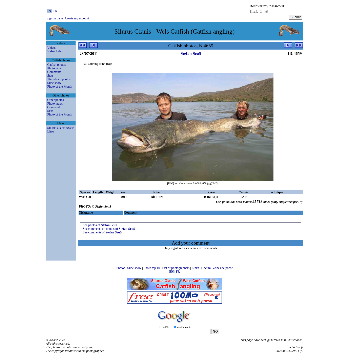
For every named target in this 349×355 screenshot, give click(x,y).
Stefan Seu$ (191, 53)
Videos (51, 47)
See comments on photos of (109, 228)
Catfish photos (56, 64)
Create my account (77, 18)
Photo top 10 (152, 268)
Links (51, 131)
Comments (54, 72)
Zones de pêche (223, 268)
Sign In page (55, 18)
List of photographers (176, 268)
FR (55, 11)
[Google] (174, 323)
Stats (50, 75)
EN (49, 11)
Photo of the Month (59, 86)
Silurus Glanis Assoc (60, 127)
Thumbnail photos (58, 79)
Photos (121, 268)
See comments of (102, 232)
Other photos (55, 100)
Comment (53, 107)
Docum (206, 268)
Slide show (54, 83)
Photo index (55, 68)
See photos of (100, 225)
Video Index (55, 51)
